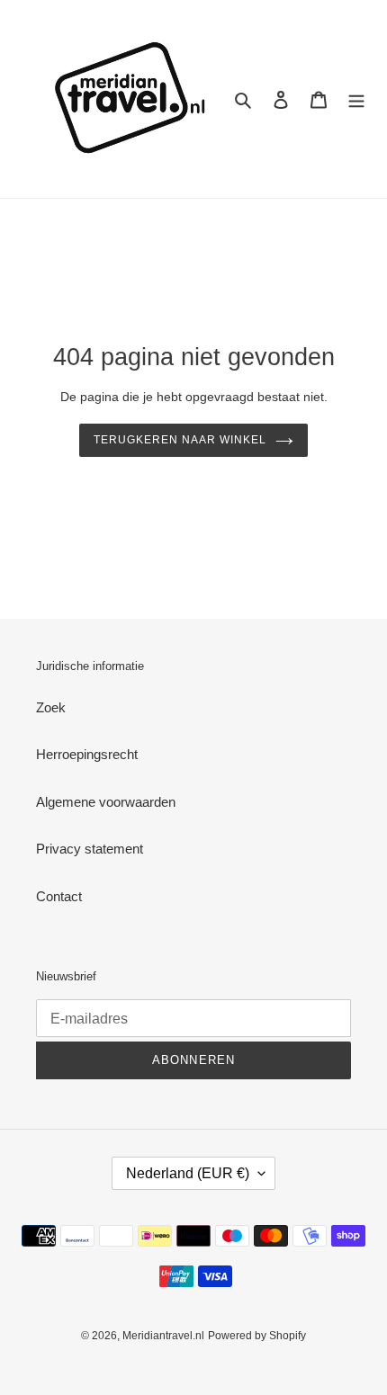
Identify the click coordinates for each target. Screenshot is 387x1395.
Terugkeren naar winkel (180, 440)
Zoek (51, 707)
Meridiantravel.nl (163, 1335)
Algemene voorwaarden (106, 801)
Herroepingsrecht (87, 754)
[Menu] (356, 99)
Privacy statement (89, 848)
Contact (59, 896)
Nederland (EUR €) (187, 1173)
